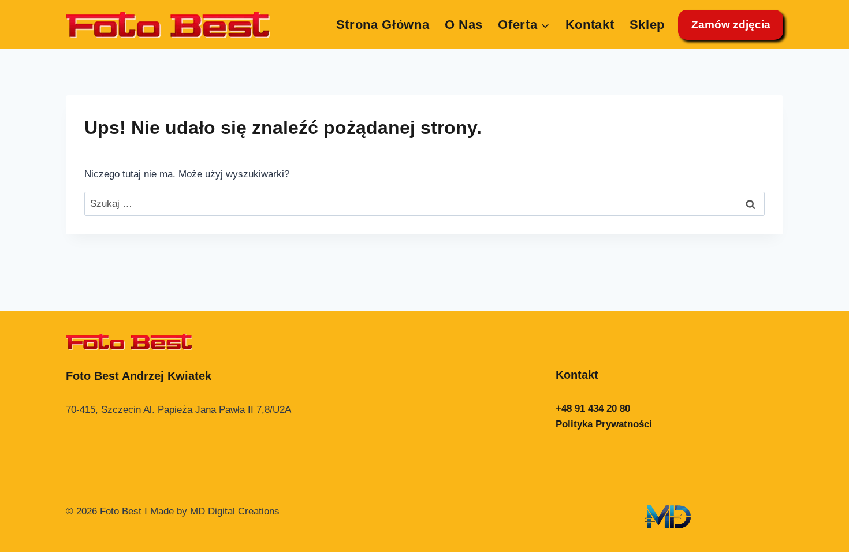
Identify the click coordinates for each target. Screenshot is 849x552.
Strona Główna (383, 24)
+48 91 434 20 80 (593, 408)
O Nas (464, 24)
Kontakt (590, 24)
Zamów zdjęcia (730, 24)
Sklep (647, 24)
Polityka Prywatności (604, 424)
